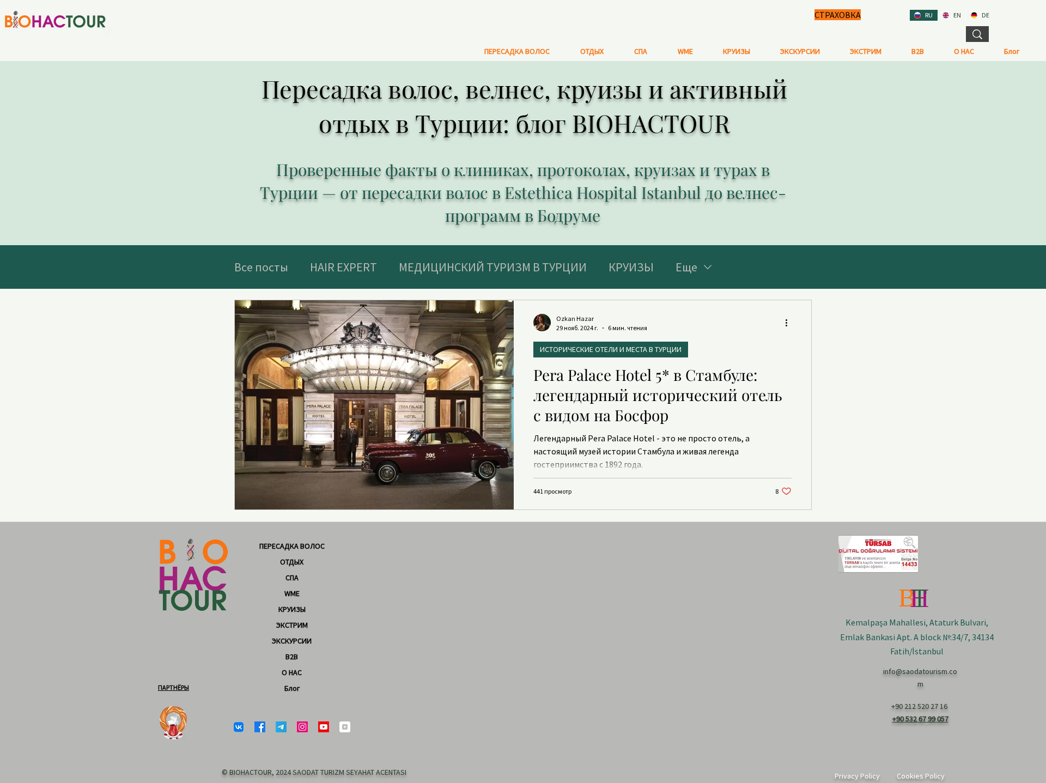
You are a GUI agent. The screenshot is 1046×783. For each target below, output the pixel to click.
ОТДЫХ (291, 562)
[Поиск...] (977, 34)
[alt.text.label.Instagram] (302, 726)
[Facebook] (259, 726)
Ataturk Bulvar (956, 622)
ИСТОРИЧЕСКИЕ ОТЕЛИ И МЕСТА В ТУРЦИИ (611, 349)
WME (292, 593)
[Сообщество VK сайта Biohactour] (238, 726)
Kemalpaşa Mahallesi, (887, 622)
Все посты (261, 267)
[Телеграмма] (281, 726)
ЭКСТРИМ (292, 625)
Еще (686, 267)
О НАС (292, 672)
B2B (291, 656)
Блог (292, 688)
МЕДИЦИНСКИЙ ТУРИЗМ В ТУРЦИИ (493, 267)
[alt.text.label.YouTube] (323, 726)
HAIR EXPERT (343, 267)
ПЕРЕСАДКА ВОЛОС (292, 546)
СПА (292, 577)
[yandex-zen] (344, 726)
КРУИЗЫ (631, 267)
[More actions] (789, 322)
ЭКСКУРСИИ (292, 641)
